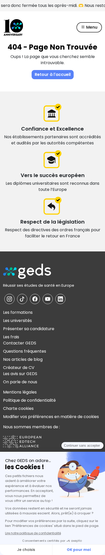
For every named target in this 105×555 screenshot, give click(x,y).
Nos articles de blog (23, 359)
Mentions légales (20, 392)
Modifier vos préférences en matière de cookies (51, 417)
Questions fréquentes (24, 351)
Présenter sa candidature (28, 329)
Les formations (18, 312)
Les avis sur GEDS (20, 374)
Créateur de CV (18, 368)
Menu (91, 27)
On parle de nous (20, 382)
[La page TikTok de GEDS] (22, 299)
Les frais (11, 337)
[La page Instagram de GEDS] (9, 299)
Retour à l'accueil (53, 74)
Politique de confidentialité (29, 400)
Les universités (17, 320)
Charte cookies (18, 408)
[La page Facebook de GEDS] (35, 299)
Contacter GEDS (19, 343)
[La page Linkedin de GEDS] (60, 299)
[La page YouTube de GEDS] (48, 299)
